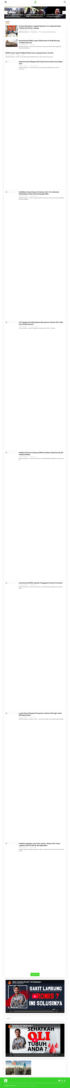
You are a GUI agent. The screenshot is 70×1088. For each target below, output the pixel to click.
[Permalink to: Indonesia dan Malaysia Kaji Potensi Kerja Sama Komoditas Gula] (12, 124)
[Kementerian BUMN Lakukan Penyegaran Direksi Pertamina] (22, 588)
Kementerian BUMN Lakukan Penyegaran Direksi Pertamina (40, 583)
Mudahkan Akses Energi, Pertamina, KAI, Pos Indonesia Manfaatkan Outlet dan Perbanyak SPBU (39, 193)
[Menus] (5, 2)
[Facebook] (59, 1081)
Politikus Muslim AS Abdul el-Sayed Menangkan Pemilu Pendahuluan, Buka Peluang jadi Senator (55, 15)
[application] (35, 996)
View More (35, 974)
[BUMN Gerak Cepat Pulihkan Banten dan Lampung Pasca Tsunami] (53, 57)
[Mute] (59, 1011)
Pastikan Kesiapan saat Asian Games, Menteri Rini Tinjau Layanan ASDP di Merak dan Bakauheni (39, 844)
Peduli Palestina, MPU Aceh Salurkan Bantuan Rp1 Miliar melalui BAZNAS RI (14, 15)
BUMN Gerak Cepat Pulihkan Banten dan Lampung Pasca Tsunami (29, 53)
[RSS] (65, 1081)
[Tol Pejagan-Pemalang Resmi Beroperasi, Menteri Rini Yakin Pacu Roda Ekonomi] (55, 328)
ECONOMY (25, 30)
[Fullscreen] (62, 1011)
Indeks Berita (32, 1085)
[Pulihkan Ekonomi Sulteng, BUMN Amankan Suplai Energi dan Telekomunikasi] (20, 460)
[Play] (8, 1011)
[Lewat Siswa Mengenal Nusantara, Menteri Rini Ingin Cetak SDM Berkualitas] (63, 719)
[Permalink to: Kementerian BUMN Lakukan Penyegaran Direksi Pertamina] (12, 645)
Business (21, 30)
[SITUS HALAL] (35, 2)
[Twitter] (62, 1081)
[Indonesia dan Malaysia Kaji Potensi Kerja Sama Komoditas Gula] (24, 69)
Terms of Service (22, 1085)
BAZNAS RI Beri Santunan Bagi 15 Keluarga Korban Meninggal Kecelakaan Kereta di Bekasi (34, 15)
